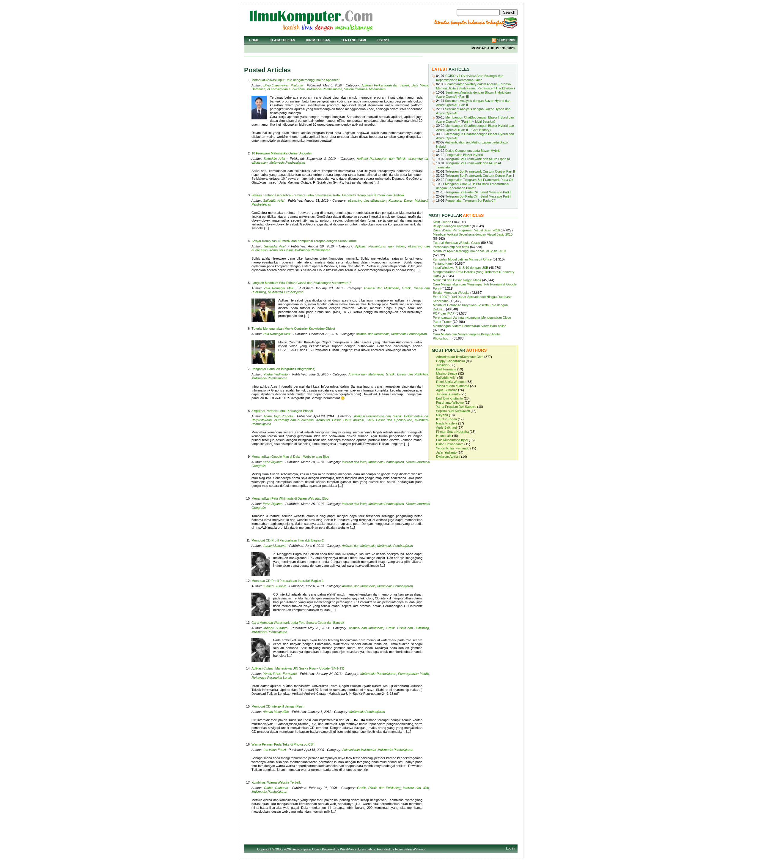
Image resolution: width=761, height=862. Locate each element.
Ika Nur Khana (446, 419)
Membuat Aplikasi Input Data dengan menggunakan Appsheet (295, 80)
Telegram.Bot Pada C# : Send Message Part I (478, 196)
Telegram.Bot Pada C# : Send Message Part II (478, 192)
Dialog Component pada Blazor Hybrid (472, 150)
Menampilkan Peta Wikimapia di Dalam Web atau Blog (289, 498)
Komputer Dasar (400, 200)
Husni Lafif (443, 436)
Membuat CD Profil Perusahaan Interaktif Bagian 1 (287, 580)
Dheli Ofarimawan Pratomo (283, 85)
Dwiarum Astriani (448, 456)
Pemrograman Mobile (413, 673)
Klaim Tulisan (282, 40)
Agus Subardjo (446, 390)
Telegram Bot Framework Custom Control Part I (479, 175)
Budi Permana (446, 369)
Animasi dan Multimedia (381, 288)
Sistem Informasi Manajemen (365, 89)
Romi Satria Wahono (451, 381)
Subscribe (506, 40)
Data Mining (420, 85)
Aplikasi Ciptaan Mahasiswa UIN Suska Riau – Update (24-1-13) (297, 668)
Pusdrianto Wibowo (450, 402)
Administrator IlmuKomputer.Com (459, 357)
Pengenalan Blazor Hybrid (464, 155)
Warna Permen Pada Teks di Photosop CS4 (283, 744)
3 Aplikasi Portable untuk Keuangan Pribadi (282, 411)
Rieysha (442, 415)
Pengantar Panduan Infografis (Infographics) (283, 369)
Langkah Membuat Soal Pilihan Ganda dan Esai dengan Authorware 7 (301, 283)
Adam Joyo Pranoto (278, 416)
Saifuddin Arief (274, 158)
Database (258, 89)
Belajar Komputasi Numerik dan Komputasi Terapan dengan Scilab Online (304, 241)
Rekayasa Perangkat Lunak (271, 677)
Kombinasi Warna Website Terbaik (276, 782)
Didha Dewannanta (449, 444)
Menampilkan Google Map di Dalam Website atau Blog (290, 456)
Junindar (442, 365)
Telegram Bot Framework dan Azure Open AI (477, 159)
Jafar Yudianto (446, 452)
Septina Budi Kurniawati (453, 411)
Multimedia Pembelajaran (324, 89)
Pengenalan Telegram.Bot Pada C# (470, 200)
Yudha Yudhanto (275, 374)
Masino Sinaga (446, 373)
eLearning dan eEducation (286, 89)
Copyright (264, 849)
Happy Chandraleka (450, 361)
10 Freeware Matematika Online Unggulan (281, 153)
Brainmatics (366, 849)
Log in (510, 848)
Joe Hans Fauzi (274, 750)
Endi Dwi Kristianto (449, 398)
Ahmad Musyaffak (276, 711)
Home (254, 40)
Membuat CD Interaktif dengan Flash (277, 706)
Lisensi (383, 40)
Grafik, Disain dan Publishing (407, 374)
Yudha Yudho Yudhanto (452, 386)
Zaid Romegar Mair (278, 288)
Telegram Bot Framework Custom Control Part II (480, 171)
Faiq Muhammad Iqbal (452, 440)
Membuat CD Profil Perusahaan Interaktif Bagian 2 (287, 540)
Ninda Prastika (446, 423)
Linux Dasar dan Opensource (389, 420)
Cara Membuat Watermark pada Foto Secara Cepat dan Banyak (297, 622)
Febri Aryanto (272, 462)
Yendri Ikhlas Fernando (280, 673)
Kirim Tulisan (318, 40)
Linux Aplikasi (353, 420)
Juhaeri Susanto (274, 545)
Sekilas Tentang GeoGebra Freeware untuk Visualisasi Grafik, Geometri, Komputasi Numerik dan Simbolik (328, 195)
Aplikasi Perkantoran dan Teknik (385, 85)
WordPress (348, 849)
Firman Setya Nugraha (452, 431)
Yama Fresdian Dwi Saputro (456, 406)
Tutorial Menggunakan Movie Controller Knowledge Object (293, 328)
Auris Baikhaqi (446, 427)
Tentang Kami (353, 40)
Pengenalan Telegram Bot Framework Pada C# (479, 179)
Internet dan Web (354, 462)
